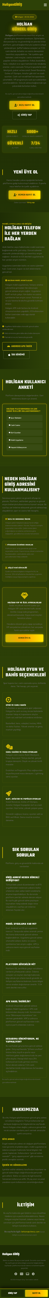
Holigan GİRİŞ (10, 1254)
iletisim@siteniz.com (30, 1231)
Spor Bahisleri (15, 418)
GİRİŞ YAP (26, 115)
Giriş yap (31, 202)
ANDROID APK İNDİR (21, 346)
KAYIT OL (36, 1293)
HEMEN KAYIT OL (27, 195)
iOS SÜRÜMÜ (18, 355)
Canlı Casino (15, 425)
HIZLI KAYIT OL (27, 105)
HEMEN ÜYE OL (24, 638)
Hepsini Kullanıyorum (18, 447)
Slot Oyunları (15, 432)
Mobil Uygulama (16, 440)
